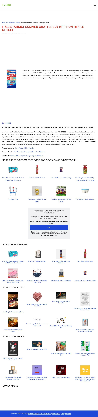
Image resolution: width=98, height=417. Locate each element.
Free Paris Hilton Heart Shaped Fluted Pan (37, 305)
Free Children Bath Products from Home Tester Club (12, 281)
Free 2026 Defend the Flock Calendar (61, 302)
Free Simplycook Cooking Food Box (61, 354)
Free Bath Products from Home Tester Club (37, 281)
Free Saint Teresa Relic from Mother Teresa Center (85, 330)
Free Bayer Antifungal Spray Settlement (61, 262)
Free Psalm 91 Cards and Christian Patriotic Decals (85, 309)
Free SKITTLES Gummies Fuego (61, 178)
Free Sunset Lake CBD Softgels (61, 280)
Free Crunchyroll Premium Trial (37, 349)
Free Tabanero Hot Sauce (37, 178)
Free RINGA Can (13, 199)
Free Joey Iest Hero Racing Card (13, 312)
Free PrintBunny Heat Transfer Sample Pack (12, 359)
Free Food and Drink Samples (13, 22)
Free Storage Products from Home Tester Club (37, 324)
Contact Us (68, 413)
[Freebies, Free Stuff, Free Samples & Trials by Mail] (6, 5)
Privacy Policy (56, 413)
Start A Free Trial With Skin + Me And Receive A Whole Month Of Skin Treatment (85, 379)
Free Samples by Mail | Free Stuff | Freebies (39, 413)
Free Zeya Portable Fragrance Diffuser (13, 330)
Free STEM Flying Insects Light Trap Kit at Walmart (27, 156)
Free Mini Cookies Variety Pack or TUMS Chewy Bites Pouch (13, 262)
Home (3, 22)
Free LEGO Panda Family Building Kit (61, 326)
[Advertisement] (49, 52)
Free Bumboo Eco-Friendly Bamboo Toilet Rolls (13, 378)
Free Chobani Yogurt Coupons (85, 199)
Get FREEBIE (6, 123)
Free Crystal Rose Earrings (61, 377)
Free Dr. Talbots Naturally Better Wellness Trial (85, 354)
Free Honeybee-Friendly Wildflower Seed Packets (29, 152)
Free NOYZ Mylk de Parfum (37, 261)
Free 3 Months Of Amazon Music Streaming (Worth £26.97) (37, 378)
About (62, 413)
